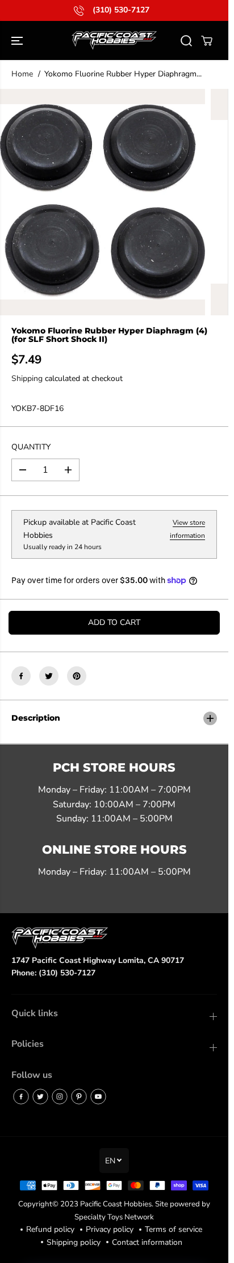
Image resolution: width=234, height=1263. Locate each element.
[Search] (186, 41)
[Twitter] (48, 676)
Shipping (27, 378)
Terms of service (173, 1229)
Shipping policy (74, 1242)
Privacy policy (109, 1229)
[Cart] (207, 41)
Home (22, 73)
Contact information (147, 1242)
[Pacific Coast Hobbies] (114, 40)
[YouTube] (98, 1096)
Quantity (31, 447)
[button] (18, 40)
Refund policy (50, 1229)
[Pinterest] (76, 676)
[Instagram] (59, 1096)
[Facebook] (21, 676)
